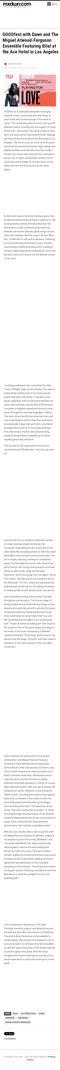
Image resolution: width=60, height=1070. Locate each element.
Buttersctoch (28, 1014)
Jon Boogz (23, 1018)
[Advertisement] (30, 684)
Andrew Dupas (15, 64)
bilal (15, 1014)
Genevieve (9, 1018)
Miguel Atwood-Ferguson (17, 1022)
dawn (41, 1014)
